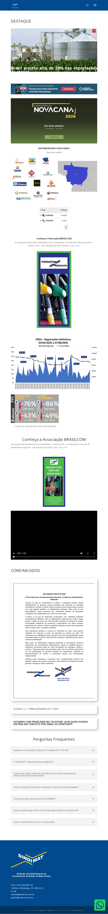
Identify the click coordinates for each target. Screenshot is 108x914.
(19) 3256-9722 (36, 888)
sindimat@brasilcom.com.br (22, 894)
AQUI (25, 708)
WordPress (78, 910)
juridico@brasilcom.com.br (22, 897)
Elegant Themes (46, 910)
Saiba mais (75, 245)
